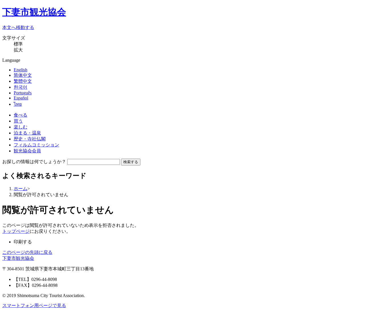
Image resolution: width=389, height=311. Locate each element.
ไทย (18, 104)
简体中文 (23, 75)
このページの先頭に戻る (27, 252)
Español (21, 98)
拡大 (18, 49)
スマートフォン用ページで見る (34, 305)
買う (18, 121)
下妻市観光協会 (34, 12)
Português (23, 92)
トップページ (16, 231)
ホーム (20, 188)
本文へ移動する (18, 27)
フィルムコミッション (36, 144)
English (20, 69)
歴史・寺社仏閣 (30, 138)
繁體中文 (23, 81)
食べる (20, 115)
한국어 (20, 87)
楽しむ (20, 127)
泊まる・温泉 (27, 132)
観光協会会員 (27, 150)
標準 (18, 44)
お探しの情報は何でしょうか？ (34, 161)
